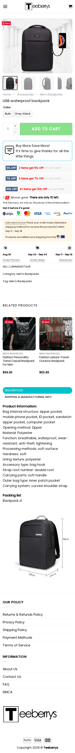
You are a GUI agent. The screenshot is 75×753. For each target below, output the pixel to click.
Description (14, 390)
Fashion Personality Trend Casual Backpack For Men (18, 360)
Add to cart (46, 128)
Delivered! (65, 260)
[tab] (37, 390)
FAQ (6, 684)
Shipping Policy (15, 630)
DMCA (7, 692)
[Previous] (8, 45)
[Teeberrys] (37, 6)
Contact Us (12, 676)
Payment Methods (17, 637)
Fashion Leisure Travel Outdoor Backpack (54, 359)
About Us (10, 669)
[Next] (66, 45)
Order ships (37, 260)
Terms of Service (16, 645)
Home (7, 94)
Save (7, 23)
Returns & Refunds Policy (23, 614)
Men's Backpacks (51, 94)
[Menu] (5, 6)
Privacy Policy (14, 622)
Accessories (25, 94)
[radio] (7, 114)
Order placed (11, 260)
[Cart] (70, 6)
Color (7, 107)
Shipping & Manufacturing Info (28, 397)
